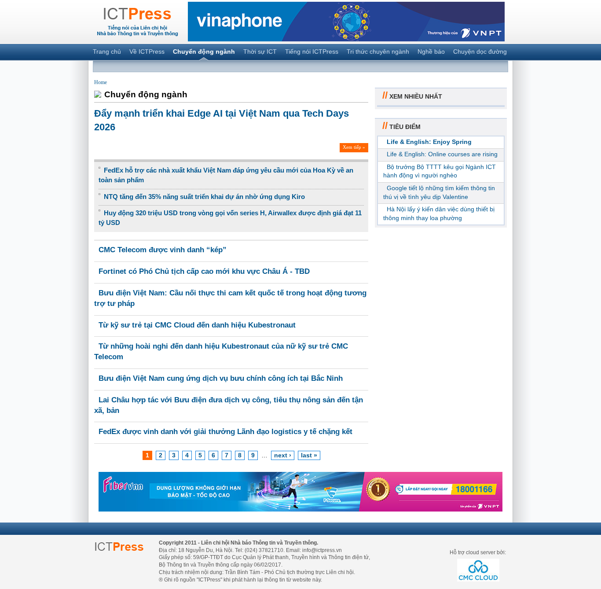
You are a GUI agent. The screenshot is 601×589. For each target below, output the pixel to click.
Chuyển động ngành (204, 51)
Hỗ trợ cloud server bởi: (478, 552)
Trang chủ (107, 51)
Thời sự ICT (260, 51)
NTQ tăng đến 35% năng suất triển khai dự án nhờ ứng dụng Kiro (204, 196)
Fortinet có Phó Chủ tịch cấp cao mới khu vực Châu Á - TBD (204, 271)
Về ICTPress (147, 51)
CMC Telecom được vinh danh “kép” (163, 250)
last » (309, 455)
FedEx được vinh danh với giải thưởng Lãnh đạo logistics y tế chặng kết (225, 431)
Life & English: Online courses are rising (442, 154)
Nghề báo (431, 51)
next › (282, 455)
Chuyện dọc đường (480, 51)
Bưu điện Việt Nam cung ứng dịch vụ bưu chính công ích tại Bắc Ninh (221, 378)
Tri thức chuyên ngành (378, 51)
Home (100, 82)
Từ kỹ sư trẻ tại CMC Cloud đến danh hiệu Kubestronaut (197, 325)
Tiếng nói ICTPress (311, 51)
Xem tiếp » (354, 147)
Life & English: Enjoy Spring (429, 141)
